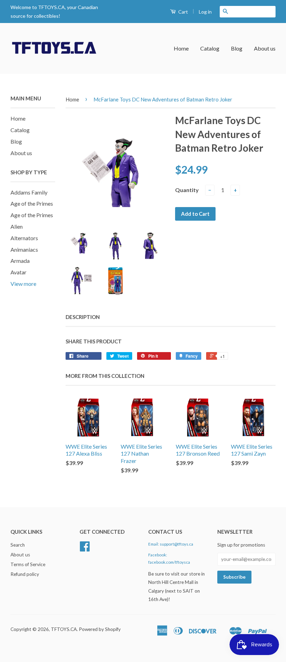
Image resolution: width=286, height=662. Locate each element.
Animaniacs (24, 249)
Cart (182, 12)
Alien (16, 226)
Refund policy (24, 574)
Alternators (24, 238)
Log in (205, 12)
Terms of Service (27, 564)
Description (83, 317)
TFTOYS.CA (64, 629)
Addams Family (28, 192)
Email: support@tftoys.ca (170, 544)
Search (17, 545)
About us (265, 48)
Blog (236, 48)
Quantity (187, 190)
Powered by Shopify (100, 629)
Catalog (209, 48)
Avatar (18, 272)
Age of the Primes (31, 203)
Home (181, 48)
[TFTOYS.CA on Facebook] (85, 548)
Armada (20, 260)
